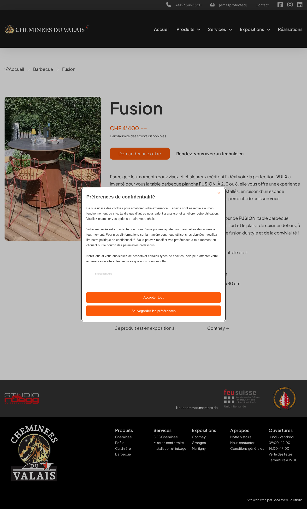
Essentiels (103, 274)
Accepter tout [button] (153, 297)
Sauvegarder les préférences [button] (153, 311)
